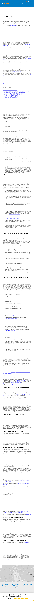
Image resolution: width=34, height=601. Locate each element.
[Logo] (6, 3)
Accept (24, 598)
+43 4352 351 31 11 (18, 586)
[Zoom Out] (1, 567)
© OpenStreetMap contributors (30, 581)
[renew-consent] (1, 600)
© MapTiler (25, 581)
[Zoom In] (1, 565)
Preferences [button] (19, 596)
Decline (17, 598)
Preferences (9, 598)
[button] (18, 3)
